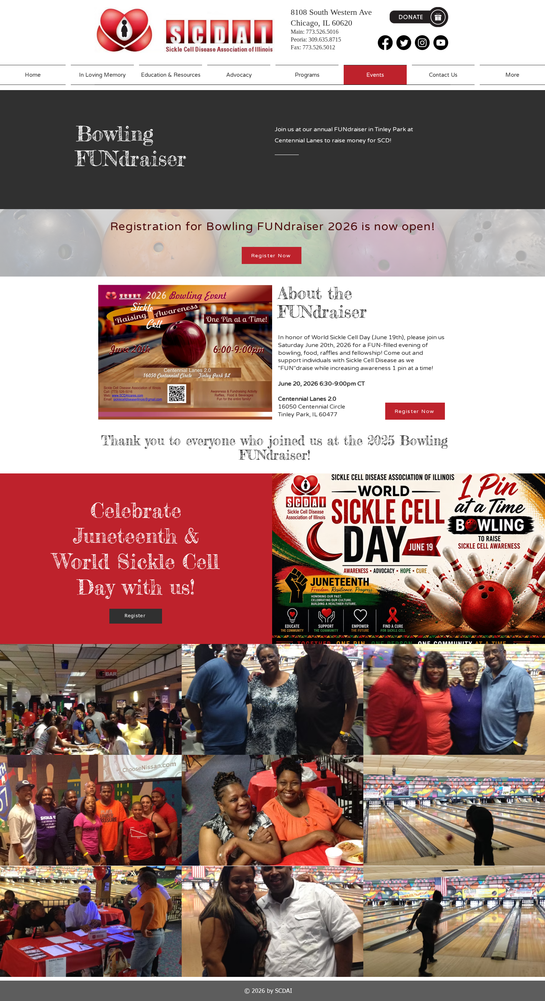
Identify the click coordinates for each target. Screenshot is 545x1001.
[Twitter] (403, 42)
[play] (529, 970)
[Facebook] (385, 42)
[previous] (13, 814)
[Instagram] (422, 42)
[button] (91, 699)
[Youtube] (440, 42)
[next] (531, 814)
